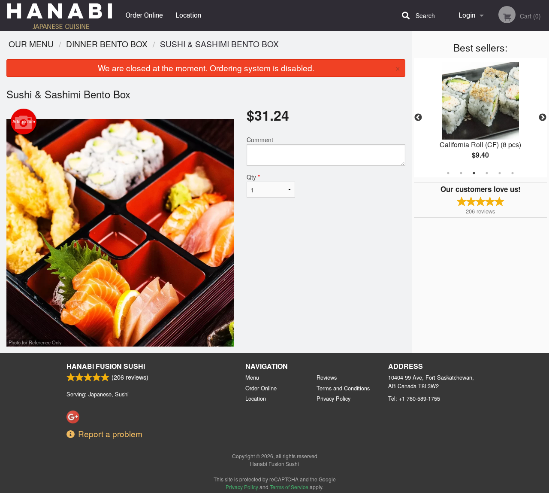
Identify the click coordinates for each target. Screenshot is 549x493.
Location (188, 15)
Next (542, 117)
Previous (418, 117)
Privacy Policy (333, 398)
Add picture (23, 122)
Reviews (327, 377)
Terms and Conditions (343, 388)
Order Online (144, 15)
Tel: (414, 398)
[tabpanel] (480, 117)
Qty (253, 177)
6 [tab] (512, 173)
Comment (260, 139)
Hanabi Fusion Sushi (105, 366)
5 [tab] (499, 173)
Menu (252, 377)
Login (467, 15)
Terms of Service (289, 486)
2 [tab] (461, 173)
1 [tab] (448, 173)
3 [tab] (474, 173)
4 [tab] (487, 173)
